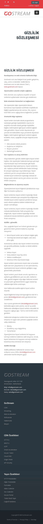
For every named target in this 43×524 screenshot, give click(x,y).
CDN (5, 408)
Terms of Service (12, 520)
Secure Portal (8, 495)
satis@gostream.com (16, 392)
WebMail (6, 5)
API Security (8, 463)
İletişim (6, 424)
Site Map (33, 520)
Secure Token (8, 453)
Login (36, 2)
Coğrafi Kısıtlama (10, 502)
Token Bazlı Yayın (10, 498)
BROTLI (6, 443)
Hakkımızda (8, 421)
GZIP (5, 446)
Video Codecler (9, 489)
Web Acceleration (10, 414)
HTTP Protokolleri (10, 479)
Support (36, 5)
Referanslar (8, 417)
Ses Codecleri (8, 492)
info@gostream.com (15, 387)
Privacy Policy (24, 520)
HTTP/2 (6, 440)
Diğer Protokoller (10, 482)
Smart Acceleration (10, 450)
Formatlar (7, 485)
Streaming (7, 411)
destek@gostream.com (17, 297)
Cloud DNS (7, 456)
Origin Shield (8, 459)
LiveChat (31, 5)
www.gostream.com (11, 87)
